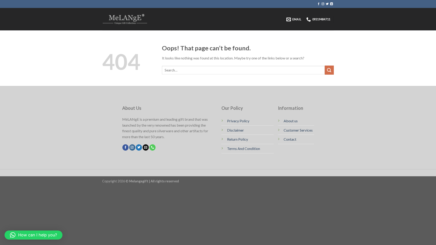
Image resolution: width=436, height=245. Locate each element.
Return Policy (237, 139)
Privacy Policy (238, 121)
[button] (33, 235)
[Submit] (329, 70)
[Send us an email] (146, 147)
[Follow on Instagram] (323, 4)
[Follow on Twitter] (327, 4)
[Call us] (152, 147)
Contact (290, 139)
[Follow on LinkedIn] (331, 4)
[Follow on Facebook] (318, 4)
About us (291, 121)
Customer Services (298, 130)
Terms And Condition (243, 148)
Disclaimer (235, 130)
